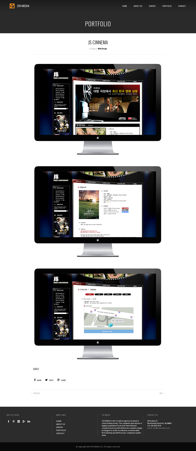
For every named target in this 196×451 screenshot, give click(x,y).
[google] (24, 421)
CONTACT (182, 6)
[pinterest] (13, 421)
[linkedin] (19, 421)
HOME (124, 6)
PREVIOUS (36, 393)
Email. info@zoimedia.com (158, 428)
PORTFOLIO (167, 6)
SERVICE (152, 6)
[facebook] (8, 421)
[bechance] (29, 421)
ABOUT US (138, 6)
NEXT (161, 393)
